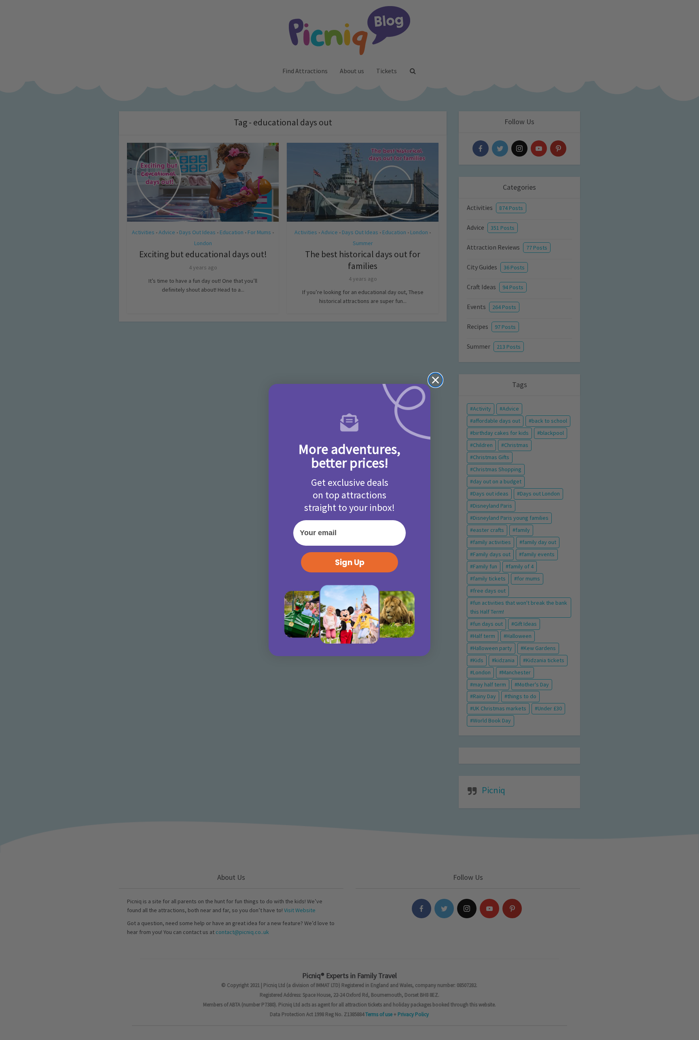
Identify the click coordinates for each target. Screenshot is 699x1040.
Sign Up (349, 562)
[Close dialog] (435, 380)
